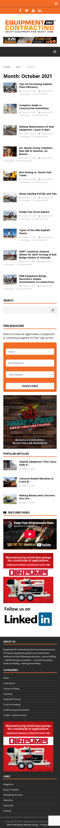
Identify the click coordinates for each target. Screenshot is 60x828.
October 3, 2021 (29, 261)
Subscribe (8, 805)
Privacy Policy (46, 824)
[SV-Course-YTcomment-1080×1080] (30, 446)
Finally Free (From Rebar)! (34, 211)
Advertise (8, 800)
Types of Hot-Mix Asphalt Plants (34, 232)
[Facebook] (20, 10)
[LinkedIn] (40, 10)
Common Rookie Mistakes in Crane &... (36, 480)
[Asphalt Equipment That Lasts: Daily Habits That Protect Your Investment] (10, 465)
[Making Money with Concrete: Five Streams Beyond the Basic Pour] (10, 499)
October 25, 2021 (29, 91)
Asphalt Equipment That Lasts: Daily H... (38, 463)
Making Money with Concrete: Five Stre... (37, 497)
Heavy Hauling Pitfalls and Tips (38, 193)
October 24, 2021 (29, 133)
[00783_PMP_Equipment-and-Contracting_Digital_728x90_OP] (30, 41)
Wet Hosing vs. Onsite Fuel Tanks (35, 174)
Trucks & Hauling (11, 704)
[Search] (53, 310)
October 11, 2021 (29, 237)
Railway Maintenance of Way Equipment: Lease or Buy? (36, 128)
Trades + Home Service (15, 715)
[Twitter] (27, 10)
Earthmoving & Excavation (16, 709)
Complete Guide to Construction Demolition (34, 107)
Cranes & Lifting (11, 688)
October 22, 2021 (29, 179)
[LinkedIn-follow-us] (28, 624)
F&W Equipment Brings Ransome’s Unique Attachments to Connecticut (36, 279)
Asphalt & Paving (11, 699)
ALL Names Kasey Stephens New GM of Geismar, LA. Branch (35, 150)
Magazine (8, 784)
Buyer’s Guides (11, 789)
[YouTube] (33, 10)
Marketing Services (13, 794)
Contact (7, 810)
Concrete (7, 693)
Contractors (9, 683)
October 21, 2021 (29, 215)
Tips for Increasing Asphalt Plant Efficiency (35, 85)
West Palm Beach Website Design (22, 824)
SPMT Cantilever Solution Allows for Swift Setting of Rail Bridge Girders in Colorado (37, 254)
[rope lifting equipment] (28, 601)
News (6, 677)
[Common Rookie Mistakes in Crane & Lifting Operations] (10, 482)
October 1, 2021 (29, 286)
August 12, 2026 (28, 468)
